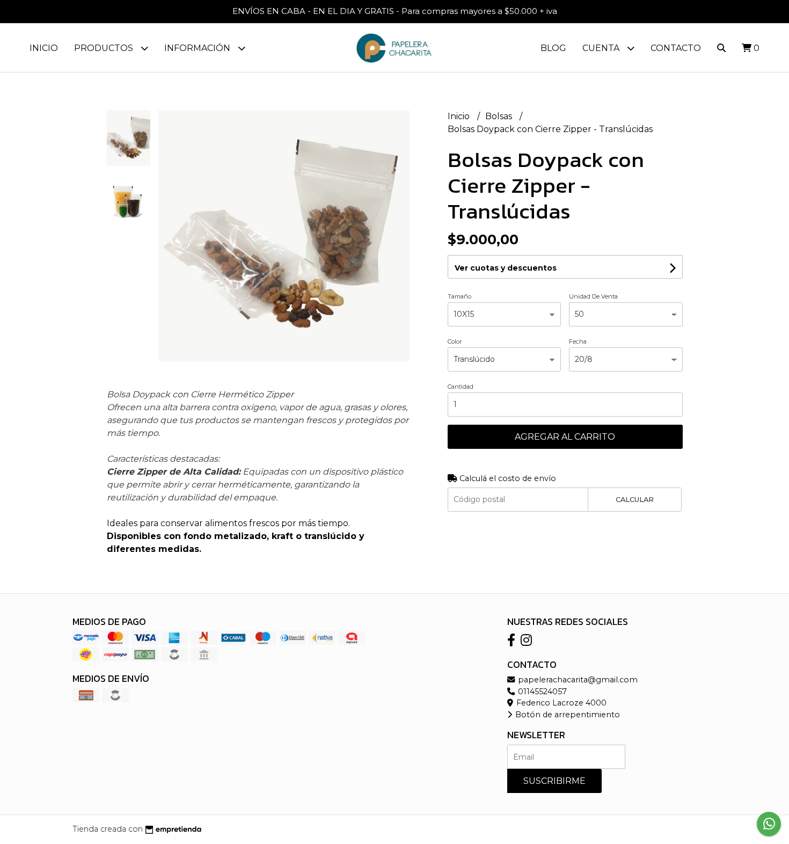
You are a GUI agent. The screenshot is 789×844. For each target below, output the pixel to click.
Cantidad (460, 386)
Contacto (676, 48)
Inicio (44, 48)
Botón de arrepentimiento (566, 714)
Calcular (635, 500)
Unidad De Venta (593, 296)
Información (198, 48)
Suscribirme (554, 781)
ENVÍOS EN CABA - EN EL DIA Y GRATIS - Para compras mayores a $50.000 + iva (394, 11)
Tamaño (459, 296)
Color (455, 341)
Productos (104, 48)
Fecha (578, 341)
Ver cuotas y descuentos (506, 268)
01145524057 (541, 691)
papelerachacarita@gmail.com (577, 680)
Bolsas (499, 116)
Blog (553, 48)
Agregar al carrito (565, 437)
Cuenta (602, 48)
